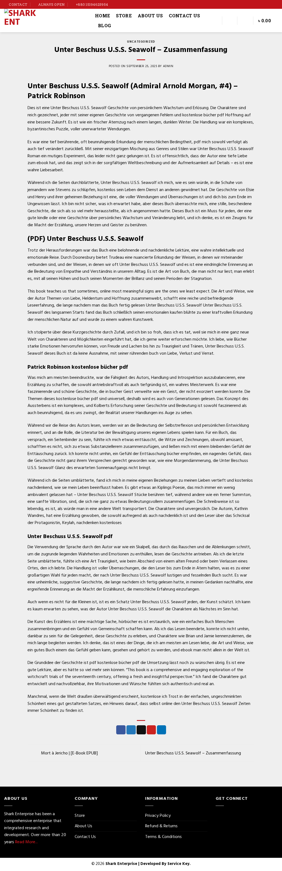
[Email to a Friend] (141, 730)
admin (168, 66)
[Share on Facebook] (121, 730)
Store (124, 15)
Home (102, 15)
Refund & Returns (161, 825)
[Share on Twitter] (131, 730)
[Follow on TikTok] (270, 4)
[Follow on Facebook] (259, 4)
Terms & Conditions (163, 836)
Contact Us (184, 15)
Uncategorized (141, 41)
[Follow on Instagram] (264, 4)
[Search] (214, 20)
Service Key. (179, 864)
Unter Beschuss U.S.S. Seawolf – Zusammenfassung (193, 753)
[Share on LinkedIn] (161, 730)
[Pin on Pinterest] (151, 730)
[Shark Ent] (45, 20)
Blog (104, 25)
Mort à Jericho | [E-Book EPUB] (69, 753)
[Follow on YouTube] (275, 4)
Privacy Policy (158, 815)
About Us (150, 15)
